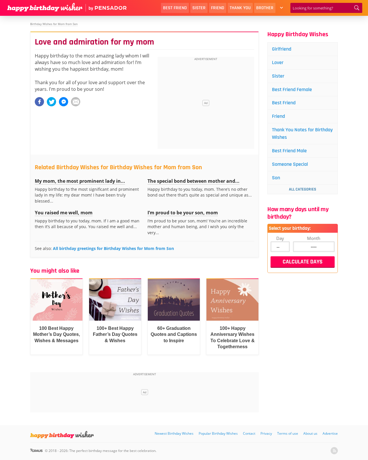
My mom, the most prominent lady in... (80, 181)
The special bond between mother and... (193, 181)
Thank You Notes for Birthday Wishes (302, 133)
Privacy (266, 433)
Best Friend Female (292, 89)
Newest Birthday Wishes (174, 433)
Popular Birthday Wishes (218, 433)
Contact (249, 433)
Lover (277, 62)
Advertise (330, 433)
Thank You (240, 8)
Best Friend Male (289, 150)
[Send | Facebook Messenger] (63, 101)
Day (280, 238)
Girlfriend (281, 49)
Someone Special (290, 164)
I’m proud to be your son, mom (182, 212)
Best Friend (175, 8)
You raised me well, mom (64, 212)
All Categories (302, 189)
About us (310, 433)
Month (313, 238)
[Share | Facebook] (39, 101)
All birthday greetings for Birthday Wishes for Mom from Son (113, 248)
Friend (217, 8)
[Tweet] (51, 101)
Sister (199, 8)
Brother (264, 8)
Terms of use (287, 433)
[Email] (75, 101)
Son (276, 177)
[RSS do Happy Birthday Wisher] (334, 450)
